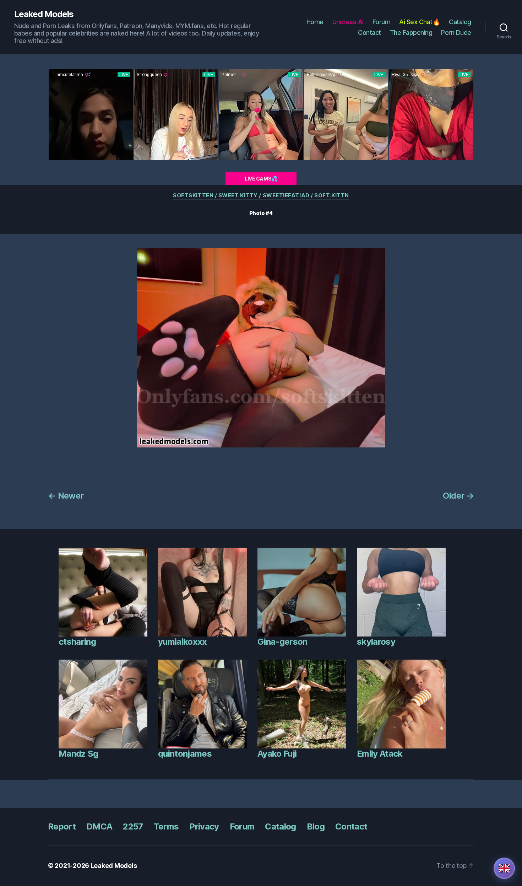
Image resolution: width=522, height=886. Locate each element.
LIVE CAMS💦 (261, 179)
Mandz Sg (78, 753)
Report (62, 826)
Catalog (460, 22)
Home (314, 22)
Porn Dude (456, 32)
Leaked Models (44, 14)
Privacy (204, 826)
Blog (316, 826)
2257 (133, 826)
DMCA (99, 826)
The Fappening (411, 32)
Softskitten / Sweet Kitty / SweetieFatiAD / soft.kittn (261, 195)
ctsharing (77, 642)
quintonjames (185, 753)
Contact (369, 32)
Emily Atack (380, 753)
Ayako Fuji (277, 753)
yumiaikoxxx (182, 642)
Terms (166, 826)
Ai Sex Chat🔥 (419, 22)
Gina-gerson (282, 642)
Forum (382, 22)
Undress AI (348, 22)
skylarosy (376, 642)
